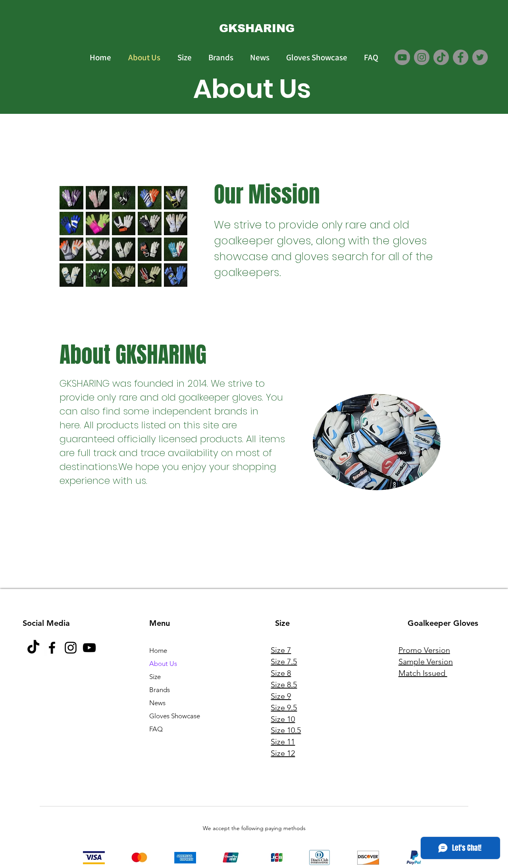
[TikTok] (441, 57)
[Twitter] (480, 57)
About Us (163, 664)
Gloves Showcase (174, 716)
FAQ (156, 729)
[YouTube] (402, 57)
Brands (159, 690)
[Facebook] (460, 57)
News (157, 703)
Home (158, 650)
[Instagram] (421, 57)
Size (155, 677)
